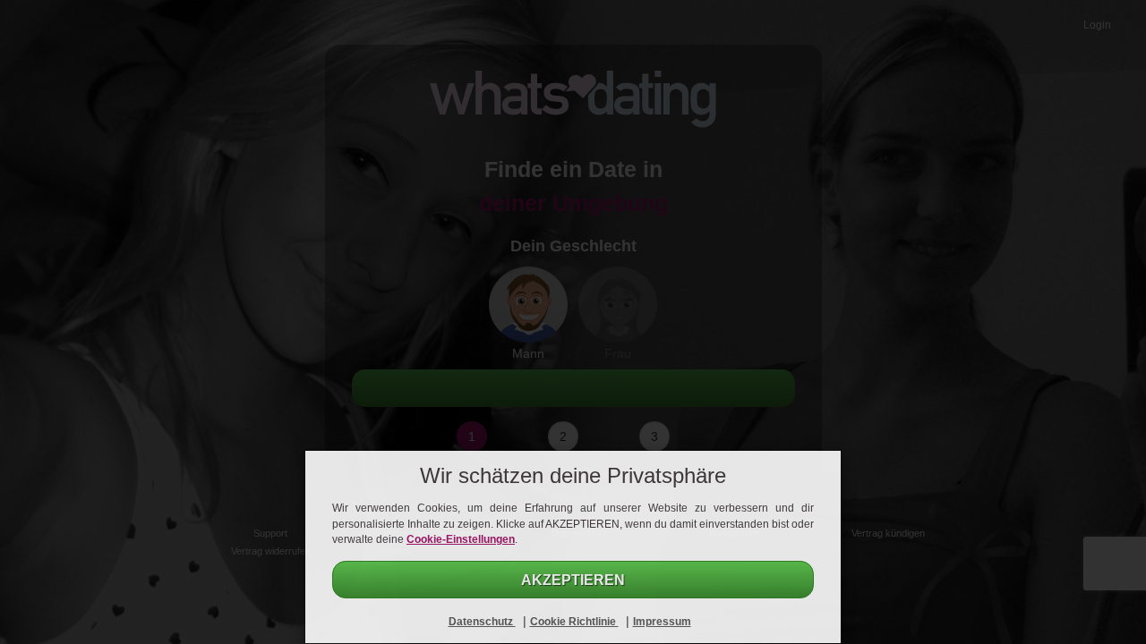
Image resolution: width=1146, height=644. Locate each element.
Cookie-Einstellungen (460, 539)
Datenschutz (482, 621)
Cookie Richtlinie (574, 621)
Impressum (662, 621)
